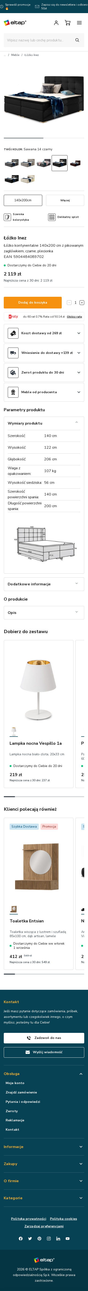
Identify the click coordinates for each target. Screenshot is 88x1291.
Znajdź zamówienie (21, 1092)
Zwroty (12, 1111)
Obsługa (11, 1073)
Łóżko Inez (32, 55)
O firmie (11, 1181)
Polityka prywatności (28, 1219)
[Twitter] (30, 1238)
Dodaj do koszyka (32, 302)
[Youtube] (67, 1238)
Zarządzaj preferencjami (44, 1226)
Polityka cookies (63, 1219)
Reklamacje (15, 1120)
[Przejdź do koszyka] (67, 23)
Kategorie (13, 1198)
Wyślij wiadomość (47, 1052)
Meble (15, 55)
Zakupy (10, 1163)
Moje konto (15, 1083)
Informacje (13, 1146)
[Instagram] (49, 1238)
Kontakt (12, 1129)
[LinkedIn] (58, 1238)
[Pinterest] (39, 1238)
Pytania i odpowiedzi (23, 1102)
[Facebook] (21, 1238)
